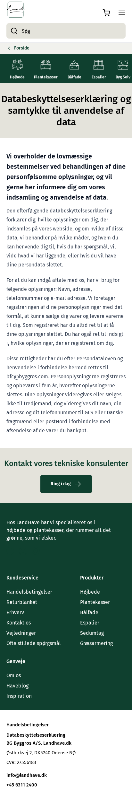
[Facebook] (10, 551)
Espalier (89, 623)
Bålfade (89, 612)
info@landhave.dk (26, 775)
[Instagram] (23, 551)
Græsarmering (96, 643)
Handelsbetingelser (29, 592)
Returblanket (21, 602)
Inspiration (19, 696)
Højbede (90, 592)
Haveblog (17, 686)
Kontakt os (18, 623)
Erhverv (15, 612)
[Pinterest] (36, 551)
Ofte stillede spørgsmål (33, 643)
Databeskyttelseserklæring (35, 735)
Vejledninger (21, 633)
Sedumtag (92, 633)
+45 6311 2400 (21, 785)
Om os (13, 675)
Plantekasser (95, 602)
